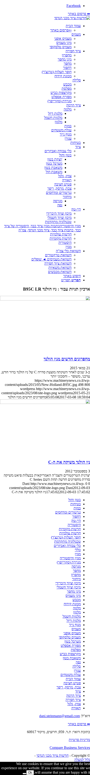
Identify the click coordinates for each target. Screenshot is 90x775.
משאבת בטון (72, 658)
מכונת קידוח (72, 604)
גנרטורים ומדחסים (68, 512)
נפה (78, 662)
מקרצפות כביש (70, 654)
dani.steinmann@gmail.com (59, 716)
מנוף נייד (75, 625)
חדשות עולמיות (70, 533)
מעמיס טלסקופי (70, 637)
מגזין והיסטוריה (70, 558)
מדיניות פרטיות (79, 740)
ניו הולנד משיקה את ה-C (69, 462)
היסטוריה (74, 525)
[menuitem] (40, 28)
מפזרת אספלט (71, 646)
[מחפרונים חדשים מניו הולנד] (45, 299)
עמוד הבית (73, 679)
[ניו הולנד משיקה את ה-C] (45, 403)
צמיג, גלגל (74, 704)
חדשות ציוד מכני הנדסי (52, 755)
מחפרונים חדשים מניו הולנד (67, 358)
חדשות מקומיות (70, 529)
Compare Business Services (70, 748)
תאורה (76, 708)
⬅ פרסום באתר (79, 14)
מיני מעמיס (73, 596)
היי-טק (76, 521)
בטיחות (75, 504)
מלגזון (77, 612)
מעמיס (76, 629)
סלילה (76, 666)
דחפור (76, 516)
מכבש (76, 600)
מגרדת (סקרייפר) (69, 562)
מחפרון (76, 575)
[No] (24, 773)
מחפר (77, 571)
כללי (78, 550)
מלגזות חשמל (72, 616)
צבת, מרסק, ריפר (69, 687)
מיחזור (76, 579)
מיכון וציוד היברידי (68, 583)
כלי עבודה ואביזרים (67, 546)
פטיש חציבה (72, 683)
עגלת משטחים (70, 675)
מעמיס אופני (72, 633)
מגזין (78, 554)
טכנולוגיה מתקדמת (67, 541)
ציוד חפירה (73, 700)
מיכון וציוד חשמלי (69, 587)
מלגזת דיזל (73, 621)
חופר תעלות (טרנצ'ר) (66, 537)
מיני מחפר (74, 591)
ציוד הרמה (73, 696)
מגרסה (76, 566)
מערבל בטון (72, 641)
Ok (30, 772)
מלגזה (77, 608)
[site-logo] (72, 18)
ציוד (78, 691)
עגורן (77, 671)
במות (77, 508)
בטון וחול (74, 500)
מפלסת (76, 650)
